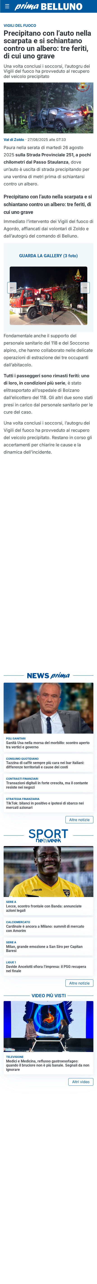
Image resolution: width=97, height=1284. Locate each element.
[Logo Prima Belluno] (48, 6)
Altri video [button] (81, 1081)
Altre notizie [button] (79, 819)
